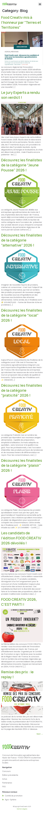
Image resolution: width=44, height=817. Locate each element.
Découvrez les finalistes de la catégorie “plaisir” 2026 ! (21, 465)
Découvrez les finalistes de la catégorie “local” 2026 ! (21, 315)
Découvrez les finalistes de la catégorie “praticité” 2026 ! (21, 390)
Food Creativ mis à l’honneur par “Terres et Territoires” (21, 22)
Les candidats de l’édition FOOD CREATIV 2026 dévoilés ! (21, 538)
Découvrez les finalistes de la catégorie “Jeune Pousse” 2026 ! (21, 165)
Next (40, 734)
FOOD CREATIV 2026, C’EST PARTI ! (19, 602)
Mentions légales (22, 809)
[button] (40, 4)
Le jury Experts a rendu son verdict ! (20, 95)
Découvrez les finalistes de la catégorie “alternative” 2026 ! (21, 240)
